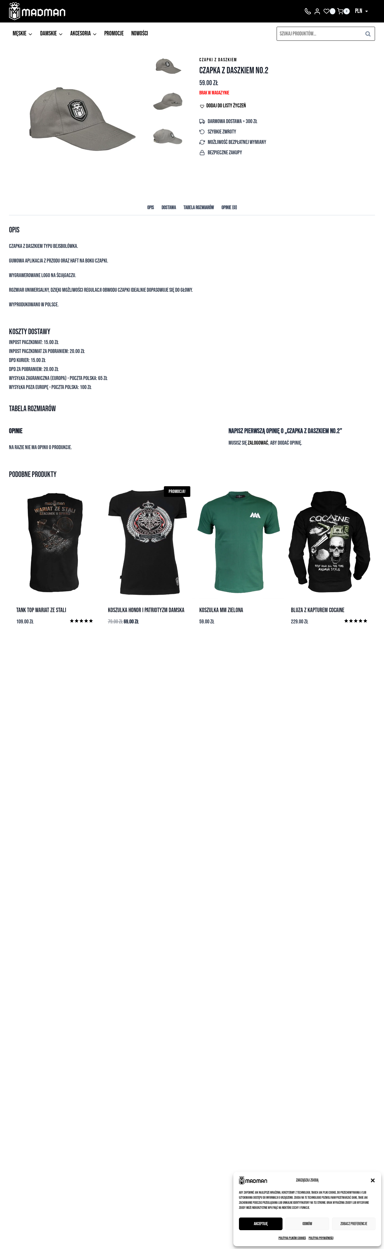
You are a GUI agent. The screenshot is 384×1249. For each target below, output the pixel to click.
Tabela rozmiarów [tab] (199, 208)
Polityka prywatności (321, 1238)
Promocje (114, 33)
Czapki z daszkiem (218, 60)
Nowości (139, 33)
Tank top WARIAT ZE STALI (41, 610)
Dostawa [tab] (169, 208)
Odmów (307, 1224)
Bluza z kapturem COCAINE (317, 610)
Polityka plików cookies (292, 1238)
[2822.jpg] (79, 119)
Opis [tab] (150, 208)
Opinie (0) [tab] (229, 208)
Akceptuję (261, 1224)
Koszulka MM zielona (221, 610)
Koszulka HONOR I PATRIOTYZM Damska (146, 610)
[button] (373, 1180)
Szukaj (369, 34)
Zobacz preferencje (353, 1224)
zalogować (258, 443)
